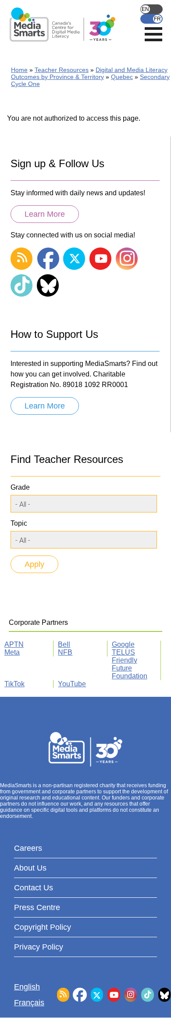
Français (151, 19)
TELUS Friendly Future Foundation (129, 664)
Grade (20, 487)
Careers (28, 848)
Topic (19, 523)
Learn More (45, 214)
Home (19, 69)
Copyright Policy (42, 927)
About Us (30, 868)
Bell (64, 644)
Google (123, 644)
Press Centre (37, 907)
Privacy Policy (38, 947)
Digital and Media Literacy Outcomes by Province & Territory (89, 73)
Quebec (122, 76)
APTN (14, 644)
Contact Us (33, 887)
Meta (12, 652)
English (151, 9)
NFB (65, 652)
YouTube (72, 684)
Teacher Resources (62, 69)
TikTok (14, 684)
